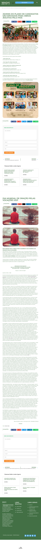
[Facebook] (25, 536)
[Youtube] (28, 536)
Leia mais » (6, 175)
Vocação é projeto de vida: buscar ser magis (10, 479)
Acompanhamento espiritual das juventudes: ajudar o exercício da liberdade (10, 181)
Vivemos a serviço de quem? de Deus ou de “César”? (28, 171)
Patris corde (33, 277)
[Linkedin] (32, 536)
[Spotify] (30, 536)
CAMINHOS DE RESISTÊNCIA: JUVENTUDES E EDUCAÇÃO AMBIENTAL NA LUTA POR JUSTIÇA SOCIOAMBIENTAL (29, 480)
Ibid (28, 354)
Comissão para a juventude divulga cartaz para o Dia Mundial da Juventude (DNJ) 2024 (30, 181)
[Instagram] (35, 536)
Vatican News (7, 425)
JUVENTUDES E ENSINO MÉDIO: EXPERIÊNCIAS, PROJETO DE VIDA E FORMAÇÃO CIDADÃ (9, 172)
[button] (13, 3)
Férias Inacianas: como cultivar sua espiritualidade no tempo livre (11, 489)
